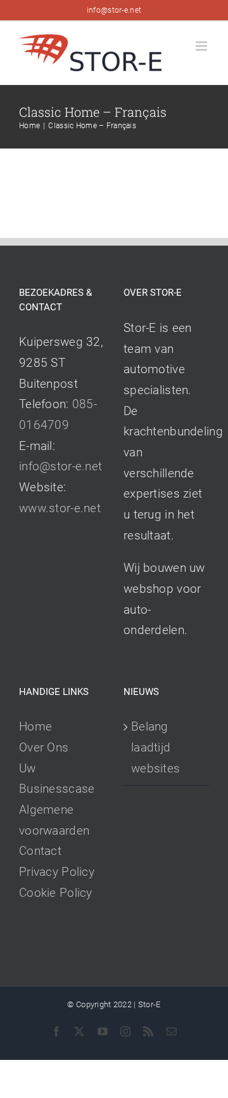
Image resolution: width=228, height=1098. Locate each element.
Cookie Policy (55, 892)
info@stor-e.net (114, 10)
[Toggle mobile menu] (202, 46)
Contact (40, 850)
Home (35, 726)
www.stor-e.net (60, 508)
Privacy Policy (56, 871)
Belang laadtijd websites (155, 747)
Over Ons (43, 747)
